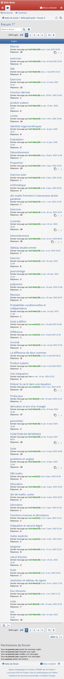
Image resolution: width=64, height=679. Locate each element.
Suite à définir (18, 321)
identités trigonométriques (25, 126)
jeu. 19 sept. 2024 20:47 (52, 298)
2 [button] (30, 35)
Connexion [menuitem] (62, 8)
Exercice (15, 258)
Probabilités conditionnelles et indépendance (28, 306)
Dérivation (16, 484)
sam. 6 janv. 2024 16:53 (52, 487)
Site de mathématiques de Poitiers (43, 673)
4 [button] (38, 35)
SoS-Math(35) (34, 49)
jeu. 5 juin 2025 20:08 (51, 49)
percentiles (16, 421)
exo (12, 611)
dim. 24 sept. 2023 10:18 (51, 604)
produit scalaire (19, 102)
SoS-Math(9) (33, 399)
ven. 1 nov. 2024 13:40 (51, 202)
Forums (8, 8)
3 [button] (34, 35)
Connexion (22, 13)
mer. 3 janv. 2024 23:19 (52, 529)
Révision (15, 294)
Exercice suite (18, 174)
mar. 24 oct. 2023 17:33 (52, 583)
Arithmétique (18, 185)
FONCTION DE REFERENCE (25, 434)
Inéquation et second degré (26, 525)
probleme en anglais (22, 459)
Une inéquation (19, 373)
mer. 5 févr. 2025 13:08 (51, 119)
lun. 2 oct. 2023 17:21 (51, 594)
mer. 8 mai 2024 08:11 (51, 356)
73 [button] (49, 35)
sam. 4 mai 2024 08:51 (51, 366)
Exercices (15, 79)
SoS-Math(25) (34, 487)
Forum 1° (8, 24)
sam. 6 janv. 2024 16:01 (52, 497)
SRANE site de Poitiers (45, 669)
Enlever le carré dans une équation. (31, 384)
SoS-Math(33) (34, 119)
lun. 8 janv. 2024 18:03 (51, 476)
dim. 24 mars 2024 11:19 (51, 399)
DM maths (16, 473)
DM (12, 68)
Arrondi (14, 342)
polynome (16, 284)
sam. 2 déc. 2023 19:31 (52, 539)
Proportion (16, 162)
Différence (16, 332)
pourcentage (17, 271)
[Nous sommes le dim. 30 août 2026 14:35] (56, 18)
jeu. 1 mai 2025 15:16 (51, 72)
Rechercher (8, 13)
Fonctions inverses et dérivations (29, 515)
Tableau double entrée (23, 247)
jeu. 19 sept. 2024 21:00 (52, 287)
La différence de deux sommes (28, 352)
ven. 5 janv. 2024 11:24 (51, 518)
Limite (14, 115)
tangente (15, 546)
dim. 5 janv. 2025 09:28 (51, 188)
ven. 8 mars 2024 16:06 (52, 451)
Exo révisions (18, 591)
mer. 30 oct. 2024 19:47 (52, 212)
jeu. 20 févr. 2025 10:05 (52, 95)
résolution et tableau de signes (28, 580)
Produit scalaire (19, 363)
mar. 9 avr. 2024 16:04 (51, 387)
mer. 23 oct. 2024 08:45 (52, 239)
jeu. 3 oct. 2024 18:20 (51, 251)
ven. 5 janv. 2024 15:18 (52, 508)
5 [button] (42, 35)
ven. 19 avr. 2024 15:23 (44, 376)
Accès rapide (3, 8)
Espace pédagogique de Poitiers (22, 669)
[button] (21, 35)
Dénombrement (19, 152)
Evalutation (16, 139)
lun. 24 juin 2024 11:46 (51, 335)
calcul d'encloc (18, 557)
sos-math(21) (34, 324)
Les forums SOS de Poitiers (18, 673)
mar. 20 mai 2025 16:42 (52, 61)
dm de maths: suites (22, 494)
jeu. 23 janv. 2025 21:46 (52, 155)
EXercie (14, 46)
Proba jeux (16, 396)
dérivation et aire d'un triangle (28, 406)
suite (13, 601)
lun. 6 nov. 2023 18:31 (51, 573)
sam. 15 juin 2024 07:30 (52, 345)
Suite (13, 448)
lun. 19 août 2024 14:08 (52, 324)
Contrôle (15, 221)
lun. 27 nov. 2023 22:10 (52, 549)
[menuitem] (48, 7)
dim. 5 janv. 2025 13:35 (51, 166)
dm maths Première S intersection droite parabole (34, 197)
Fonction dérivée (20, 92)
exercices (15, 58)
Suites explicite (19, 536)
